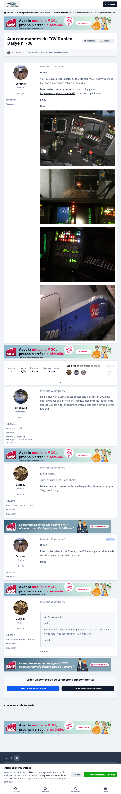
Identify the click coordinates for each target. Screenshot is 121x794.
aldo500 (20, 484)
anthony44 (21, 408)
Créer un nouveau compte (33, 688)
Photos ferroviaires (58, 52)
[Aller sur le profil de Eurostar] (8, 52)
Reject (77, 774)
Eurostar (21, 83)
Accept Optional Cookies (102, 774)
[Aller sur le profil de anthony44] (76, 372)
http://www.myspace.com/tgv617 (57, 93)
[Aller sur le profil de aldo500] (69, 372)
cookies (29, 772)
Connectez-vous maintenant (87, 688)
